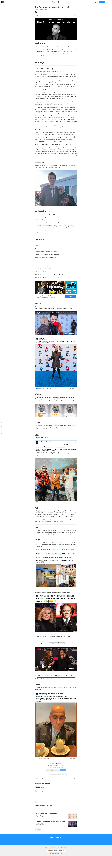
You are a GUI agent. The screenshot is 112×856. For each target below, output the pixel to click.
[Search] (95, 2)
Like (36, 434)
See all (37, 829)
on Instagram (56, 397)
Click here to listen (61, 429)
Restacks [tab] (42, 787)
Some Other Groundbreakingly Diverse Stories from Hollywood (56, 636)
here (47, 549)
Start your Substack (53, 850)
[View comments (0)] (40, 16)
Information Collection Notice (56, 774)
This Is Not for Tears (39, 823)
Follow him (66, 54)
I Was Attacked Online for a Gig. (43, 805)
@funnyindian (57, 399)
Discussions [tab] (44, 801)
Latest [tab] (39, 801)
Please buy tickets (67, 51)
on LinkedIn (59, 71)
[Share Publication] (97, 2)
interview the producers (69, 231)
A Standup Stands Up (44, 68)
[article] (56, 807)
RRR (44, 225)
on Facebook (51, 71)
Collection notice (63, 847)
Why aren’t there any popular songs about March (47, 217)
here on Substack (46, 401)
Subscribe (102, 2)
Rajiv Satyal (40, 11)
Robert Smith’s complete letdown (57, 642)
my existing (51, 399)
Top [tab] (36, 801)
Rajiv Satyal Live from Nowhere (45, 254)
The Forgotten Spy (42, 266)
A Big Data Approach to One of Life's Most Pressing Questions (47, 815)
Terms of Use (61, 773)
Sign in (108, 2)
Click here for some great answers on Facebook (53, 522)
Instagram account (65, 399)
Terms (58, 847)
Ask (36, 508)
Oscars (39, 220)
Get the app (61, 850)
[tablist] (40, 787)
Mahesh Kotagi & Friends (44, 251)
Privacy (55, 847)
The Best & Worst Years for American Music (46, 813)
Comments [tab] (37, 787)
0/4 (54, 214)
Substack (50, 853)
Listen (37, 422)
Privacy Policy (64, 774)
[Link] (33, 43)
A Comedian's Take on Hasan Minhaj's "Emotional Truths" (50, 821)
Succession (37, 165)
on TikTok (62, 397)
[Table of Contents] (1, 428)
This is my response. (39, 806)
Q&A (47, 266)
